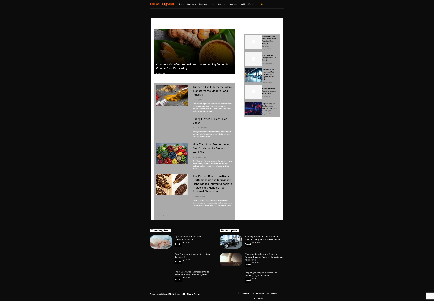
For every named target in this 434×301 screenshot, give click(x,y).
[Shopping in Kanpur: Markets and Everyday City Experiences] (231, 278)
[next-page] (164, 215)
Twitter (260, 298)
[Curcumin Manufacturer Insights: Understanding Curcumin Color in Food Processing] (194, 51)
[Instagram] (253, 293)
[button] (262, 4)
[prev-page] (158, 215)
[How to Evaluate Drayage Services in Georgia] (253, 59)
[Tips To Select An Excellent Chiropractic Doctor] (161, 242)
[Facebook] (238, 293)
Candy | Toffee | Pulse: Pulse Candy (210, 121)
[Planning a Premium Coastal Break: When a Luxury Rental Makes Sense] (231, 242)
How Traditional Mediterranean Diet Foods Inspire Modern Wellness (212, 148)
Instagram (260, 293)
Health (178, 244)
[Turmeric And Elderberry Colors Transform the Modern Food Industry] (172, 95)
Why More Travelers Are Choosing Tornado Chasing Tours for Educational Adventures (263, 257)
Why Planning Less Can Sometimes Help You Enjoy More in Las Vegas (269, 107)
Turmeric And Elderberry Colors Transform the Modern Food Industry (212, 91)
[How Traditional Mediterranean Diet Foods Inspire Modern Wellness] (172, 153)
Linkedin (274, 293)
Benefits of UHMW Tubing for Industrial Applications (269, 91)
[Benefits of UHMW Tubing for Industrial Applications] (253, 92)
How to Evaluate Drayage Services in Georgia (269, 57)
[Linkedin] (268, 293)
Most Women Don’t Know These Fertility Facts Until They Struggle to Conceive (269, 41)
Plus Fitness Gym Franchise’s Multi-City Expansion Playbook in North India (268, 74)
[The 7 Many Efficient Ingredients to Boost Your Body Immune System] (161, 277)
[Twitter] (255, 298)
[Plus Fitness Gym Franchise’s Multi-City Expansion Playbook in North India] (253, 75)
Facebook (245, 293)
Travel (248, 244)
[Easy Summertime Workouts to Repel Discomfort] (161, 259)
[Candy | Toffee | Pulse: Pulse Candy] (172, 127)
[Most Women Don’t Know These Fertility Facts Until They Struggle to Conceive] (253, 42)
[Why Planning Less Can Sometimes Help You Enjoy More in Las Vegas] (253, 108)
